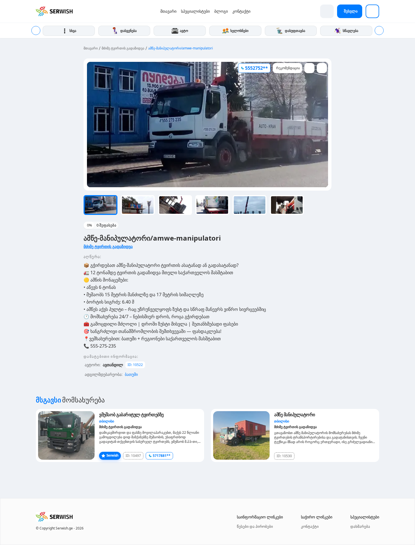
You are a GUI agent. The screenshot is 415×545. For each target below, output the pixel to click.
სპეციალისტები (195, 11)
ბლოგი (221, 11)
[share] (322, 68)
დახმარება (360, 526)
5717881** (162, 455)
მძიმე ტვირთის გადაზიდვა (123, 48)
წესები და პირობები (255, 526)
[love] (309, 68)
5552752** (256, 68)
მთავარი (168, 11)
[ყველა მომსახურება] (372, 11)
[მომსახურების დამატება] (327, 11)
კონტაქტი (241, 11)
